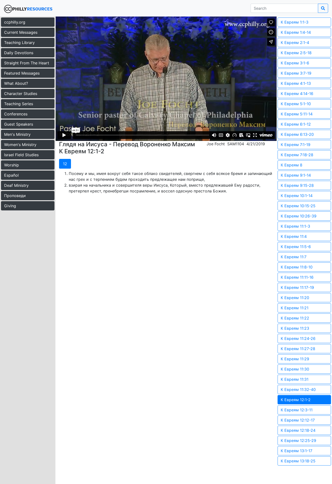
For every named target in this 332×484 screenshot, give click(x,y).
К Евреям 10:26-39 (298, 216)
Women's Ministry (20, 144)
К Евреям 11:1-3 (295, 226)
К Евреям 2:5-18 (296, 52)
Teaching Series (18, 103)
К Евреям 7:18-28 (297, 154)
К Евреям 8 (291, 165)
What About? (16, 83)
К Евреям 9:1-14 (296, 175)
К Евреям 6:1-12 (296, 124)
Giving (10, 205)
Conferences (15, 114)
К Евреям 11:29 (295, 358)
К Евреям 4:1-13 (296, 83)
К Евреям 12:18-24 (298, 430)
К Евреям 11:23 (295, 328)
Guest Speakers (18, 124)
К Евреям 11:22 (295, 318)
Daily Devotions (18, 52)
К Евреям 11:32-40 (298, 389)
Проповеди (15, 195)
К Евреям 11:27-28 (298, 348)
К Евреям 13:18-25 (298, 460)
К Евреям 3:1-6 (295, 62)
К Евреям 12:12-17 (298, 420)
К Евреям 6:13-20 (297, 134)
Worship (11, 165)
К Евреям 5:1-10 (296, 103)
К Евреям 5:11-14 (297, 114)
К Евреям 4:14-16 (297, 93)
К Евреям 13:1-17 (296, 450)
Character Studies (20, 93)
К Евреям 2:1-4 (295, 42)
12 (65, 163)
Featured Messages (22, 73)
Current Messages (20, 32)
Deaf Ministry (16, 185)
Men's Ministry (17, 134)
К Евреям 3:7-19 (296, 73)
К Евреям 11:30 (295, 369)
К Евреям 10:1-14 (297, 195)
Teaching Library (19, 42)
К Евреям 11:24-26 (298, 338)
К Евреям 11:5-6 (296, 246)
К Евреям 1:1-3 (294, 22)
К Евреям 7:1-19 (295, 144)
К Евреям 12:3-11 (297, 409)
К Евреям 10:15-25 (298, 205)
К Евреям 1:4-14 (296, 32)
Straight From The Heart (26, 62)
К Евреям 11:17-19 (297, 287)
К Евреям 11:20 (295, 297)
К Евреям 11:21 (294, 307)
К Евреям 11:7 (293, 256)
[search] (323, 8)
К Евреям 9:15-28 (297, 185)
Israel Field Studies (21, 154)
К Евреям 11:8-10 (297, 267)
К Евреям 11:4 (294, 236)
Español (11, 175)
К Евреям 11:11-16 (297, 277)
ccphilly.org (14, 22)
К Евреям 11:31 (294, 379)
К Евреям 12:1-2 (296, 399)
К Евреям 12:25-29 (298, 440)
